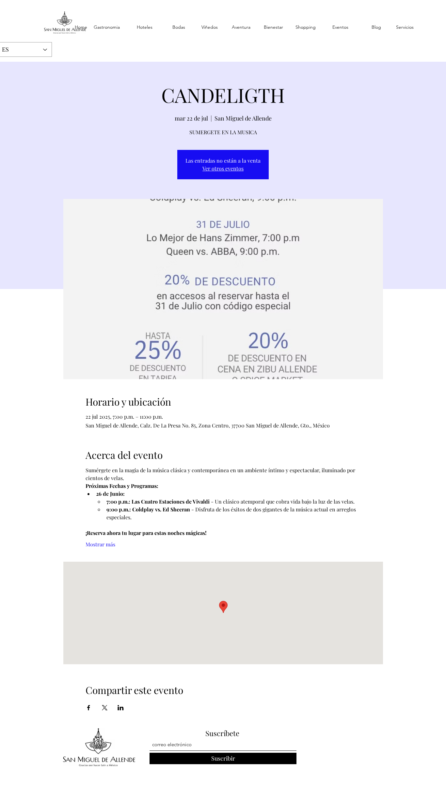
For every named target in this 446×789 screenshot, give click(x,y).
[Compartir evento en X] (105, 707)
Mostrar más (100, 544)
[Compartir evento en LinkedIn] (121, 707)
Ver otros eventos (223, 168)
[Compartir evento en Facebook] (89, 707)
